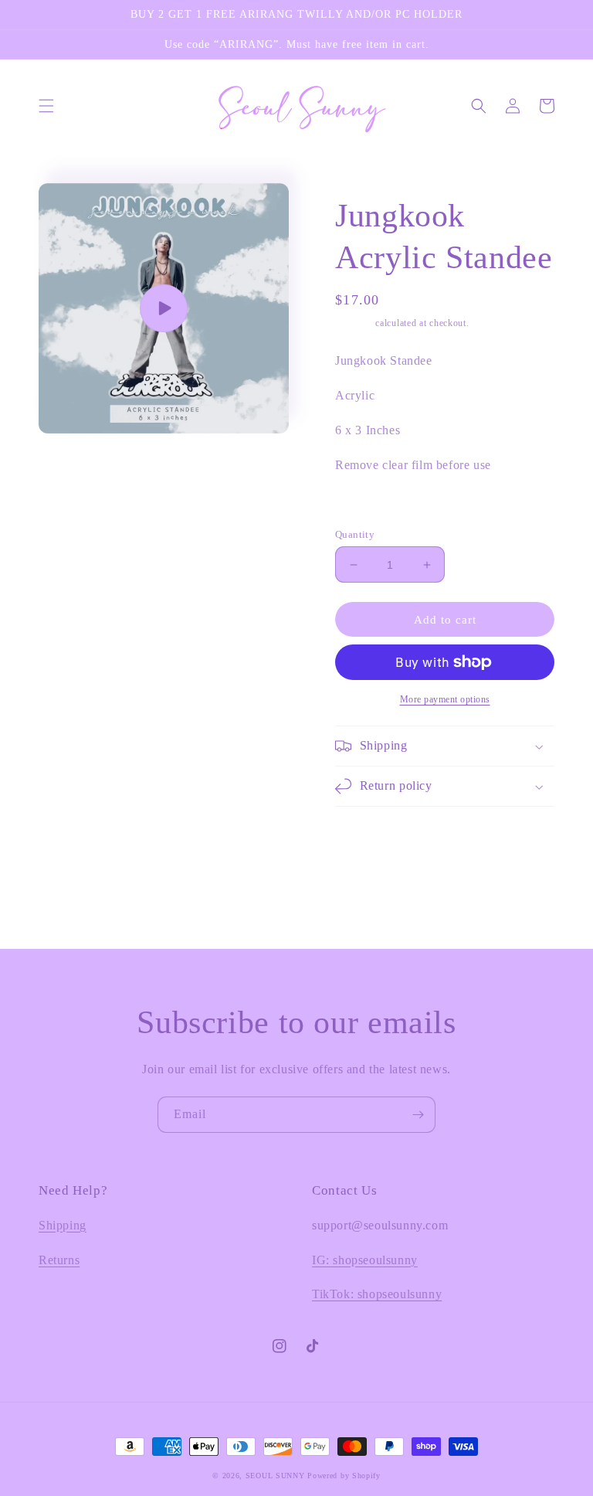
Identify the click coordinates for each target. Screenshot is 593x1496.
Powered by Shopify (344, 1475)
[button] (46, 106)
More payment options (445, 699)
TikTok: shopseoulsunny (377, 1293)
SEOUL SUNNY (275, 1475)
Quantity (354, 534)
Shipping (354, 323)
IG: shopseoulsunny (365, 1259)
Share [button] (366, 506)
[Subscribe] (418, 1114)
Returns (59, 1259)
